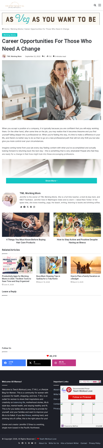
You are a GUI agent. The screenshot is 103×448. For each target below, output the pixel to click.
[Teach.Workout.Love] (14, 5)
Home (6, 29)
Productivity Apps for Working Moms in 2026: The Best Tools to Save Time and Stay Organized (16, 278)
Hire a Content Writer (70, 443)
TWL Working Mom (14, 56)
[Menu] (99, 6)
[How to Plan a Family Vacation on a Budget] (86, 265)
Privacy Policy (60, 408)
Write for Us (59, 394)
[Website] (21, 207)
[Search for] (95, 6)
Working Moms (17, 29)
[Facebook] (24, 207)
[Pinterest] (30, 207)
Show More (50, 181)
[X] (27, 207)
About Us (58, 389)
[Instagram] (34, 207)
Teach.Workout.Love (47, 439)
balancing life (19, 402)
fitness (28, 415)
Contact (57, 404)
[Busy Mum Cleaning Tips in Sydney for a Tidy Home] (51, 265)
